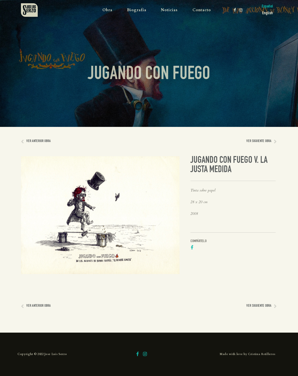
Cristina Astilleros (261, 354)
